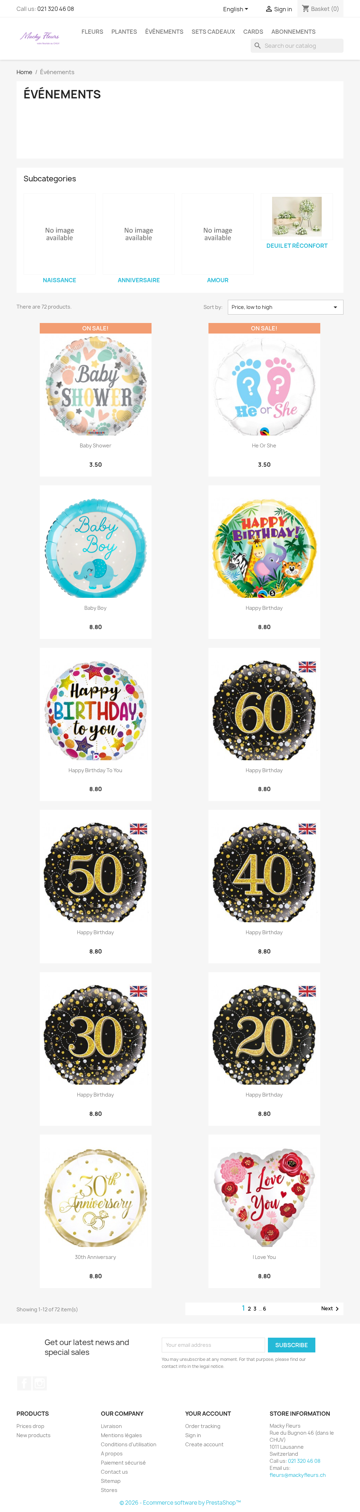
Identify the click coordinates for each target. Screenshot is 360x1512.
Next (331, 1309)
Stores (109, 1490)
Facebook (24, 1383)
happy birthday (264, 770)
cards (253, 31)
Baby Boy (95, 608)
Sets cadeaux (213, 31)
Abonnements (293, 31)
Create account (204, 1444)
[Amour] (218, 233)
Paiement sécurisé (123, 1462)
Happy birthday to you (95, 770)
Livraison (111, 1426)
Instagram (40, 1383)
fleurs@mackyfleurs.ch (298, 1475)
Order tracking (202, 1426)
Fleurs (92, 31)
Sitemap (111, 1481)
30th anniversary (95, 1257)
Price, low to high (286, 307)
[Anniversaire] (139, 233)
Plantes (124, 31)
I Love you (264, 1257)
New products (34, 1435)
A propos (112, 1453)
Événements (164, 31)
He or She (264, 445)
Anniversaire (139, 280)
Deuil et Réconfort (297, 246)
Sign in (193, 1435)
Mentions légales (121, 1435)
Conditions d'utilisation (128, 1444)
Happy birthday (264, 608)
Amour (218, 280)
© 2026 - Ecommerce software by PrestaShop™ (180, 1502)
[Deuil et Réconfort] (297, 216)
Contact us (114, 1471)
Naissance (59, 280)
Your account (208, 1413)
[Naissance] (60, 233)
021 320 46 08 (55, 9)
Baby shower (95, 445)
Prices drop (30, 1426)
